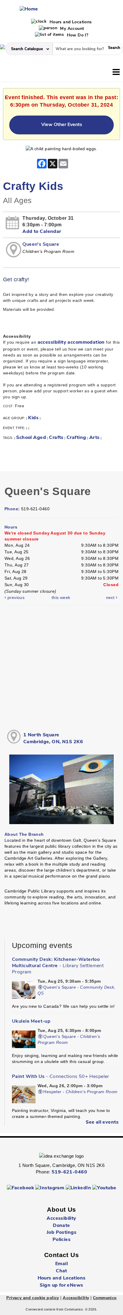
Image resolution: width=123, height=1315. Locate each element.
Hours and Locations (70, 22)
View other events (61, 124)
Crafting (76, 437)
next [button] (111, 597)
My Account (71, 29)
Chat (61, 1271)
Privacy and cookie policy (32, 1298)
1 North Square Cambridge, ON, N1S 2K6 (53, 738)
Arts (94, 437)
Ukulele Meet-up (31, 1021)
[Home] (29, 9)
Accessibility (61, 1218)
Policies (61, 1239)
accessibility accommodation (71, 342)
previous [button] (15, 597)
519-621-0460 (69, 1172)
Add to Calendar (41, 231)
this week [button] (61, 597)
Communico (105, 1298)
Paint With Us (60, 1076)
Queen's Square (40, 244)
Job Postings (61, 1232)
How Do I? (76, 35)
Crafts (56, 437)
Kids (33, 418)
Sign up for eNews (61, 1285)
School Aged (31, 437)
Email (61, 1264)
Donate (61, 1225)
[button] (116, 72)
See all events (102, 1122)
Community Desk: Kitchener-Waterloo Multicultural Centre (58, 966)
